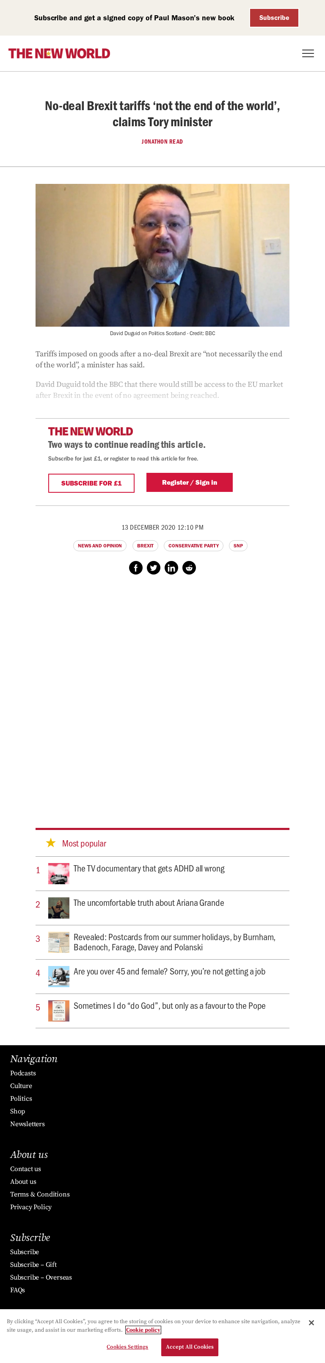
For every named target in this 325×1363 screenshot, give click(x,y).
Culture (21, 1086)
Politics (21, 1098)
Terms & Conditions (39, 1194)
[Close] (311, 1322)
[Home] (59, 53)
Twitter (153, 568)
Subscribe (274, 18)
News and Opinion (100, 546)
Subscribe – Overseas (41, 1277)
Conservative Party (193, 546)
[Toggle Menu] (308, 53)
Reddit (189, 568)
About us (23, 1181)
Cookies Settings (127, 1347)
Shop (17, 1111)
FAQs (17, 1290)
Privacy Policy (31, 1207)
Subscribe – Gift (33, 1264)
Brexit (145, 546)
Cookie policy (143, 1330)
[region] (162, 1336)
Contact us (25, 1169)
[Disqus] (162, 693)
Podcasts (23, 1073)
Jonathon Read (162, 141)
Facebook (136, 568)
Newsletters (27, 1124)
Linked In (171, 568)
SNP (238, 546)
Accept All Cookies (190, 1347)
